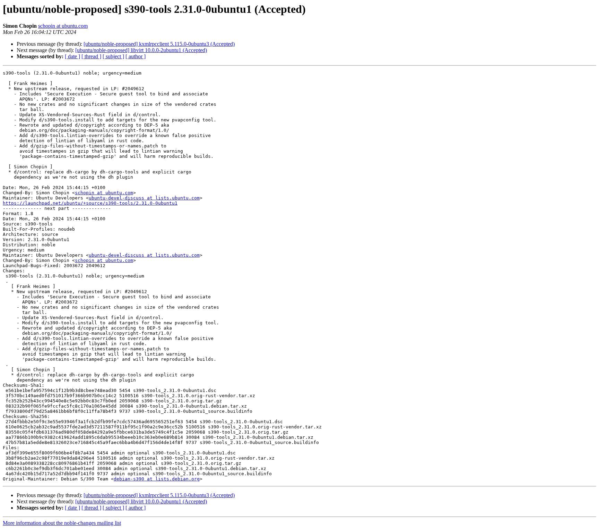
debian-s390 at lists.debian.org (157, 478)
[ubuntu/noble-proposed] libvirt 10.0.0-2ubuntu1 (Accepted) (141, 50)
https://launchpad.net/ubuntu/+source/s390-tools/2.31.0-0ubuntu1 (90, 203)
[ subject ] (113, 56)
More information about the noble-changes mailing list (62, 523)
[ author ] (135, 56)
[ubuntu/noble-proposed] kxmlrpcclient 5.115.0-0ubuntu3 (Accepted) (159, 44)
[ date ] (72, 56)
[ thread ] (91, 56)
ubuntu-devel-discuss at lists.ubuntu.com (144, 197)
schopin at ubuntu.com (63, 26)
